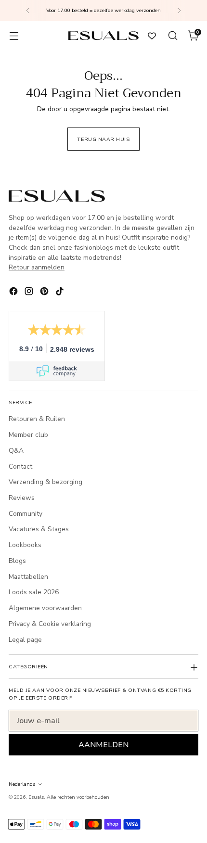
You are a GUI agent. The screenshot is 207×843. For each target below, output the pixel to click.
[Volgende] (179, 10)
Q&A (16, 450)
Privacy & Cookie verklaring (50, 623)
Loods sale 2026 (34, 592)
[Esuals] (103, 35)
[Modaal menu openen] (14, 36)
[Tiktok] (60, 292)
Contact (20, 466)
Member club (28, 434)
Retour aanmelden (37, 267)
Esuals (36, 797)
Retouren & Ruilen (37, 418)
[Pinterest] (45, 292)
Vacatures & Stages (39, 529)
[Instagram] (30, 292)
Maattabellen (28, 576)
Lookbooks (25, 544)
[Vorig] (28, 10)
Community (25, 513)
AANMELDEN (103, 745)
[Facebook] (14, 292)
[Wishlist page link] (152, 36)
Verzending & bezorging (45, 481)
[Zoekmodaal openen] (172, 36)
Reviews (22, 497)
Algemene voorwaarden (45, 608)
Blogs (17, 560)
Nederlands (22, 784)
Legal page (25, 639)
